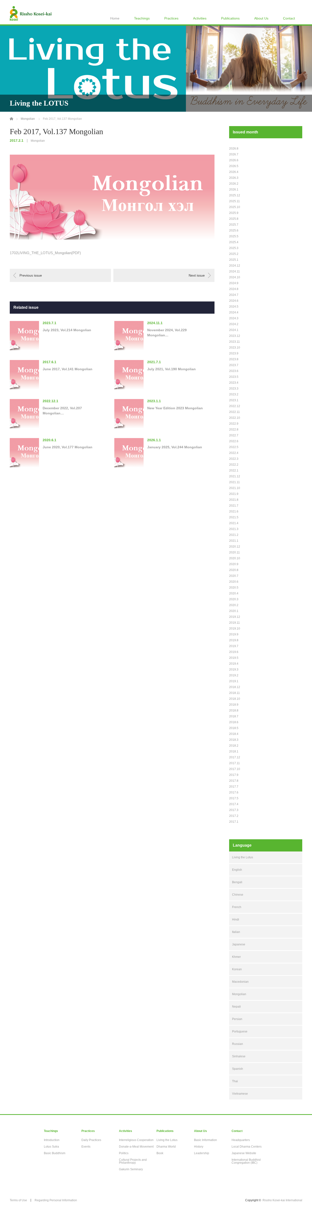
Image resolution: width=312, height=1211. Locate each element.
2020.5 (233, 587)
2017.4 (233, 804)
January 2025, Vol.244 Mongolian (174, 447)
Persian (237, 1019)
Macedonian (240, 981)
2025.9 (233, 213)
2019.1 (233, 681)
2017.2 (233, 816)
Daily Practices (91, 1140)
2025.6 (233, 230)
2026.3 (233, 178)
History (198, 1146)
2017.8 (233, 780)
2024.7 (233, 295)
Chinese (237, 894)
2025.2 (233, 254)
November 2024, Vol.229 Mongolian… (167, 332)
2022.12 (234, 406)
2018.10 (234, 699)
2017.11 (234, 763)
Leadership (201, 1153)
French (236, 907)
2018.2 (233, 745)
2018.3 (233, 739)
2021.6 (233, 511)
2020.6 (233, 581)
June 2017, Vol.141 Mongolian (67, 369)
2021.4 (233, 523)
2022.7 (233, 435)
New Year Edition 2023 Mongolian (175, 408)
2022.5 (233, 447)
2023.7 (233, 365)
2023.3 (233, 388)
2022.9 (233, 423)
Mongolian (38, 140)
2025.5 (233, 236)
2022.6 (233, 441)
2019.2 (233, 675)
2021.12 (234, 476)
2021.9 (233, 494)
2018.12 (234, 687)
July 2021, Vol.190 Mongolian (171, 369)
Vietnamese (240, 1093)
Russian (237, 1044)
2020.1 (233, 611)
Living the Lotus (242, 857)
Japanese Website (244, 1153)
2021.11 (234, 482)
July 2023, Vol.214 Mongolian (67, 330)
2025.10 (234, 207)
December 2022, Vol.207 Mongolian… (62, 410)
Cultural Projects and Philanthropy (133, 1161)
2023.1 (233, 400)
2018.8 (233, 710)
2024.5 (233, 306)
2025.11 (234, 201)
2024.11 (234, 271)
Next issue (197, 275)
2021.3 (233, 529)
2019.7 (233, 646)
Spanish (237, 1069)
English (237, 869)
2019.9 (233, 634)
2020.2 (233, 605)
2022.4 (233, 453)
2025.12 (234, 195)
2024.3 (233, 318)
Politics (123, 1153)
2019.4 (233, 663)
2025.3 (233, 248)
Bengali (237, 882)
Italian (236, 932)
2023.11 (234, 341)
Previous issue (31, 275)
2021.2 (233, 535)
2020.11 (234, 552)
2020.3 (233, 599)
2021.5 (233, 517)
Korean (237, 969)
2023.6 (233, 371)
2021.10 (234, 488)
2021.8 (233, 499)
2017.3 (233, 810)
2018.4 (233, 734)
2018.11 (234, 693)
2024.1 (233, 330)
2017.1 (233, 821)
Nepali (236, 1006)
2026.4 (233, 172)
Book (159, 1153)
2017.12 (234, 757)
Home (114, 18)
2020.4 (233, 593)
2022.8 (233, 429)
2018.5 (233, 728)
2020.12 (234, 546)
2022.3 (233, 458)
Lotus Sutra (51, 1146)
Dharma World (166, 1146)
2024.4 (233, 312)
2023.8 (233, 359)
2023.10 (234, 347)
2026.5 (233, 166)
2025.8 (233, 218)
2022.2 (233, 464)
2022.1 (233, 470)
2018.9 (233, 704)
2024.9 (233, 283)
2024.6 (233, 300)
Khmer (236, 957)
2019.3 (233, 669)
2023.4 (233, 382)
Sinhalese (238, 1056)
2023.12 (234, 336)
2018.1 (233, 751)
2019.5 (233, 658)
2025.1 (233, 259)
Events (85, 1146)
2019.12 (234, 617)
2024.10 (234, 277)
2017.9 (233, 775)
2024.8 (233, 289)
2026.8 (233, 148)
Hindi (235, 919)
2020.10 (234, 558)
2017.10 (234, 769)
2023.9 (233, 353)
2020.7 (233, 576)
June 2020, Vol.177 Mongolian (67, 447)
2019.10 (234, 628)
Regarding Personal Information (56, 1200)
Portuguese (239, 1031)
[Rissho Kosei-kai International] (30, 13)
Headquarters (241, 1140)
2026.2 (233, 183)
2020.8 (233, 570)
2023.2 (233, 394)
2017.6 (233, 792)
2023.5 (233, 377)
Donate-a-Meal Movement (136, 1146)
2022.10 (234, 418)
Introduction (51, 1140)
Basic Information (205, 1140)
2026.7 (233, 154)
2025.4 (233, 242)
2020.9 (233, 564)
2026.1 (233, 189)
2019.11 (234, 622)
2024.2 (233, 324)
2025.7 (233, 224)
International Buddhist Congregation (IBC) (246, 1161)
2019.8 (233, 640)
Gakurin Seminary (131, 1169)
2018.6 (233, 722)
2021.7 (233, 505)
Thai (235, 1081)
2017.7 (233, 786)
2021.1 (233, 540)
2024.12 (234, 265)
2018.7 (233, 716)
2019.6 (233, 652)
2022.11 (234, 412)
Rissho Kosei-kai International (282, 1200)
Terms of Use (18, 1200)
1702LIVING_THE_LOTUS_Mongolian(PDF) (45, 253)
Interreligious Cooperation (136, 1140)
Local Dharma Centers (247, 1146)
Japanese (238, 944)
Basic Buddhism (54, 1153)
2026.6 (233, 160)
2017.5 (233, 798)
